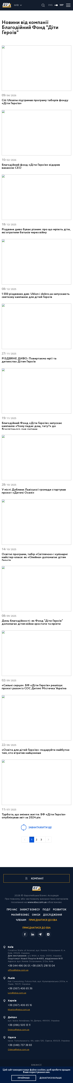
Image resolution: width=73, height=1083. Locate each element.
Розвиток (59, 910)
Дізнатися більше (50, 1078)
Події (46, 910)
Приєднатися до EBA (43, 920)
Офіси (36, 915)
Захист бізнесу (30, 910)
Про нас (12, 910)
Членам (21, 920)
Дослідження (52, 915)
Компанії (37, 878)
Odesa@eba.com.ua (18, 1049)
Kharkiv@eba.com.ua (19, 1010)
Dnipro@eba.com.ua (18, 1030)
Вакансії (36, 1065)
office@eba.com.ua (18, 970)
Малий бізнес (20, 915)
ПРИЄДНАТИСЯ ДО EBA (36, 928)
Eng (50, 5)
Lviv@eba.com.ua (17, 993)
